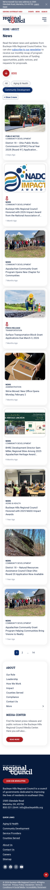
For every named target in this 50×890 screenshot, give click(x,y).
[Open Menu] (44, 19)
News (38, 12)
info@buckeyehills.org (31, 807)
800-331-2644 (10, 807)
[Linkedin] (5, 867)
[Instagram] (16, 867)
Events (31, 12)
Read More (14, 739)
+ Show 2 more (10, 97)
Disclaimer (29, 885)
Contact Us (12, 701)
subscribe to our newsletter (26, 49)
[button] (6, 83)
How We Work (13, 683)
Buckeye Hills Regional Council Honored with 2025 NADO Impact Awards (23, 511)
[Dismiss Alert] (46, 4)
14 (33, 652)
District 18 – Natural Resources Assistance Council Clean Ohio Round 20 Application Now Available (24, 571)
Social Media (19, 887)
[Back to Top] (46, 874)
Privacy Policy (18, 885)
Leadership (12, 679)
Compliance (12, 697)
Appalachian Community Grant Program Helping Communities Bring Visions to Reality (25, 631)
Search (44, 12)
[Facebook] (10, 867)
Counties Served (14, 692)
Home (6, 29)
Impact (10, 688)
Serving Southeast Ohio (12, 12)
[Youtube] (21, 867)
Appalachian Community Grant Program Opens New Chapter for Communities (23, 272)
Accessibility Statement (36, 887)
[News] (6, 73)
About (15, 29)
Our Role (10, 674)
